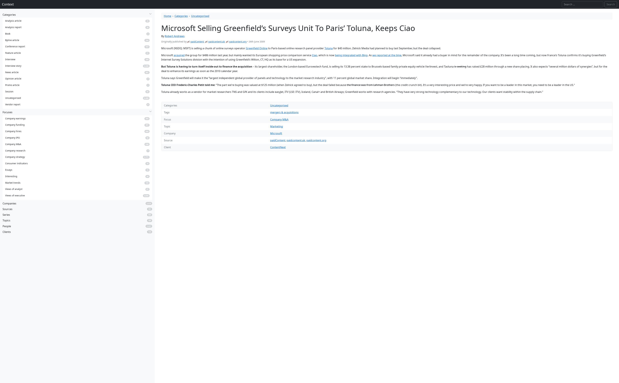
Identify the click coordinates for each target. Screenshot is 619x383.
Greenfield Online (256, 48)
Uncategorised (200, 16)
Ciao (314, 55)
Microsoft (276, 133)
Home (167, 16)
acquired (179, 55)
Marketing (276, 126)
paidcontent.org (238, 41)
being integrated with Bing (351, 55)
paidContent (197, 41)
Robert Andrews (175, 36)
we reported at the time (386, 55)
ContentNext (278, 147)
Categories (181, 16)
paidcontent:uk (216, 41)
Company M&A (279, 119)
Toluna (328, 48)
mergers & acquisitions (284, 112)
